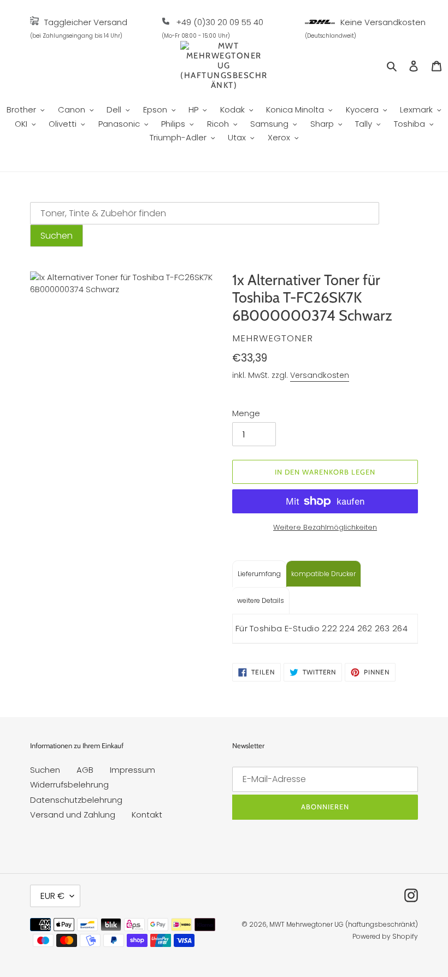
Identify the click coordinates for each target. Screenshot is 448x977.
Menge (246, 413)
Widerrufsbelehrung (69, 784)
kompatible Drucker (323, 573)
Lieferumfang (259, 573)
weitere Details (260, 600)
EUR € (52, 896)
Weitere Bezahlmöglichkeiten (325, 527)
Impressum (132, 769)
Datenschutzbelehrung (76, 800)
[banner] (34, 22)
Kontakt (147, 814)
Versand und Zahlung (72, 814)
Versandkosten (319, 375)
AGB (84, 769)
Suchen (45, 769)
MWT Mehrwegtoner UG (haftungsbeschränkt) (343, 924)
